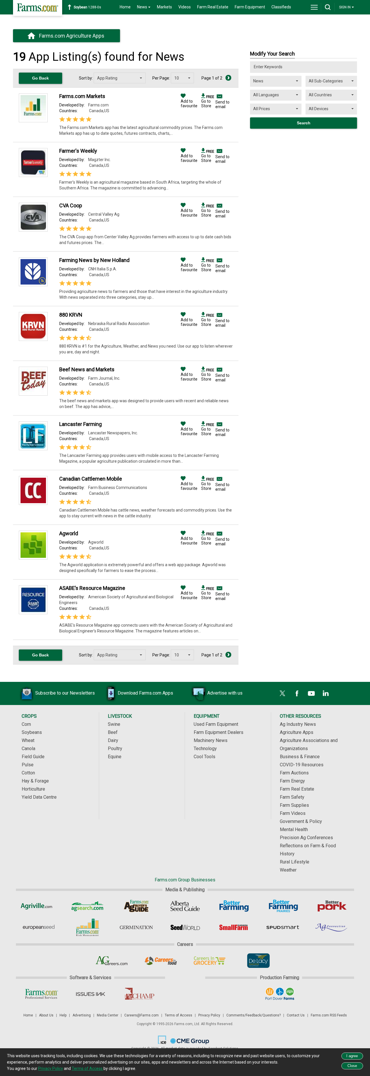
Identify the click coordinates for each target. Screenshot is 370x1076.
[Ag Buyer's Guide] (136, 906)
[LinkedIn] (326, 693)
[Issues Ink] (90, 994)
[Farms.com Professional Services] (41, 994)
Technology (205, 748)
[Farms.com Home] (37, 8)
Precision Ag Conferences (306, 837)
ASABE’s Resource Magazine (92, 588)
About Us (46, 1015)
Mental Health (294, 829)
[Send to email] (218, 96)
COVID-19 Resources (301, 764)
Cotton (28, 773)
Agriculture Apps (296, 732)
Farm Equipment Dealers (218, 732)
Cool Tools (204, 756)
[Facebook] (297, 693)
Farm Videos (293, 813)
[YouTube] (311, 693)
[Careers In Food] (161, 960)
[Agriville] (39, 906)
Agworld (68, 533)
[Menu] (314, 7)
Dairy (113, 740)
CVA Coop (70, 205)
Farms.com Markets (82, 96)
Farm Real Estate (212, 7)
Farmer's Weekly (78, 151)
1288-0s (87, 7)
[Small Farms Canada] (234, 927)
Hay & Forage (35, 781)
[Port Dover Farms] (280, 994)
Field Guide (33, 756)
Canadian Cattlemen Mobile (90, 479)
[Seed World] (185, 927)
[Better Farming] (234, 906)
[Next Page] (228, 77)
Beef (113, 732)
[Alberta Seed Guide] (185, 906)
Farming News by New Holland (94, 260)
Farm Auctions (294, 773)
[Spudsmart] (283, 927)
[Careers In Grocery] (209, 960)
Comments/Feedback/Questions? (253, 1015)
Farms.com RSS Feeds (329, 1015)
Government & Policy (301, 821)
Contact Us (296, 1015)
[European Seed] (39, 927)
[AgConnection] (332, 927)
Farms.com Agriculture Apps (71, 36)
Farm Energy (292, 781)
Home (125, 7)
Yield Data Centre (39, 797)
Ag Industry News (298, 724)
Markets (164, 7)
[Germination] (136, 927)
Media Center (107, 1015)
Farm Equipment (250, 7)
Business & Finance (300, 756)
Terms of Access (178, 1015)
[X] (282, 693)
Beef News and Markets (86, 369)
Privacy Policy (209, 1015)
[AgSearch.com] (87, 906)
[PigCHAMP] (139, 994)
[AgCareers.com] (112, 960)
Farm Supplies (294, 805)
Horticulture (33, 789)
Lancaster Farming (80, 424)
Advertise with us (225, 693)
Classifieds (281, 7)
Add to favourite (189, 103)
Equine (114, 756)
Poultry (115, 748)
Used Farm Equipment (216, 724)
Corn (26, 724)
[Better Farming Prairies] (283, 906)
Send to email (222, 104)
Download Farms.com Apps (145, 693)
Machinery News (210, 740)
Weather (288, 870)
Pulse (28, 764)
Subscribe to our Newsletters (65, 693)
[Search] (327, 7)
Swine (114, 724)
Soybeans (32, 732)
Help (63, 1015)
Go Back (40, 78)
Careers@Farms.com (141, 1015)
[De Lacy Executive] (258, 960)
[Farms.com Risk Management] (87, 927)
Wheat (28, 740)
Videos (184, 7)
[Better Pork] (332, 906)
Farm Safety (292, 797)
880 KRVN (70, 315)
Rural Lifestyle (294, 862)
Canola (28, 748)
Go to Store (207, 101)
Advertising (82, 1015)
